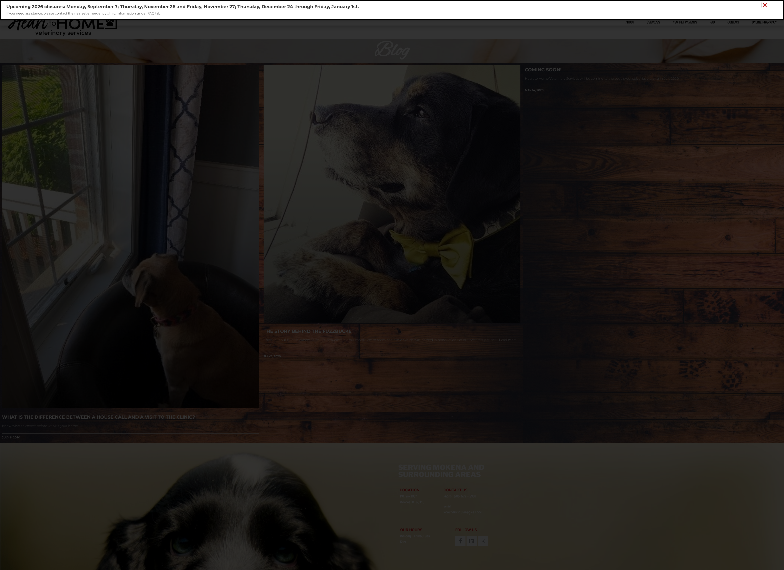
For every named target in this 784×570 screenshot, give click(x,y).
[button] (764, 5)
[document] (392, 285)
